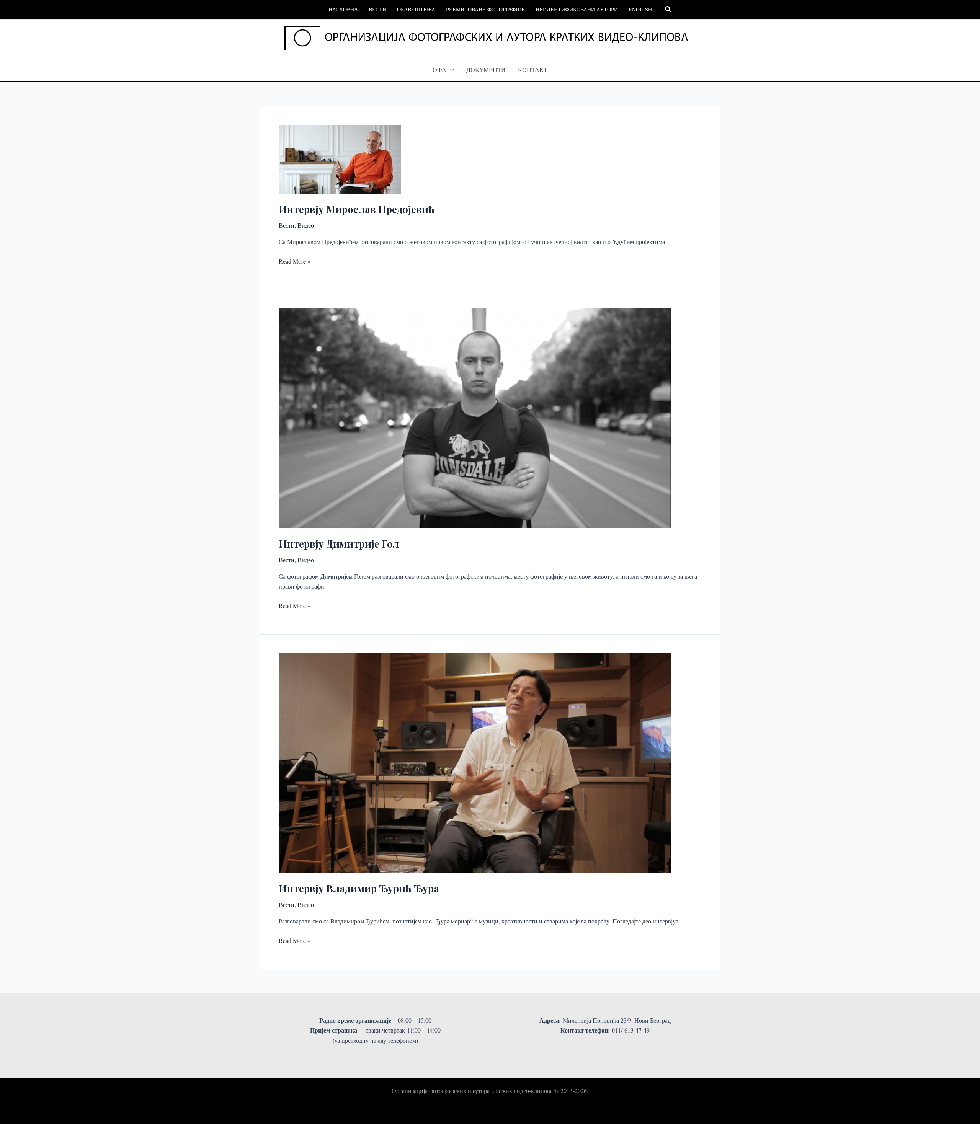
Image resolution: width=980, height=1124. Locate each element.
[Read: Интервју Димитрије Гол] (475, 417)
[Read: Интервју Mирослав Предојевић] (340, 158)
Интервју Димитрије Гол (339, 543)
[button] (668, 10)
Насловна (343, 9)
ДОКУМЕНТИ (486, 69)
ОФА (439, 69)
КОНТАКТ (532, 69)
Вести (377, 9)
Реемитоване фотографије (485, 9)
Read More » (294, 261)
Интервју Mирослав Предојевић (356, 209)
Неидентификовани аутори (577, 9)
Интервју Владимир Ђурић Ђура (359, 888)
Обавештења (416, 9)
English (640, 9)
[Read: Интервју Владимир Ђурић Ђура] (475, 762)
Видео (305, 225)
